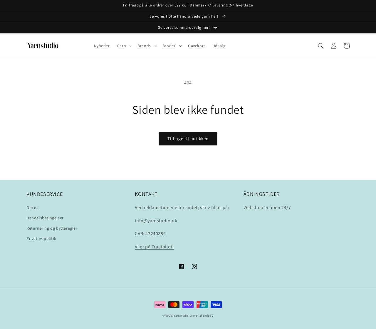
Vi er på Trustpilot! (154, 247)
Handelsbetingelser (45, 218)
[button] (123, 46)
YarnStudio (181, 316)
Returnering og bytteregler (52, 228)
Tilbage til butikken (188, 138)
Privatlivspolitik (41, 238)
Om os (32, 207)
